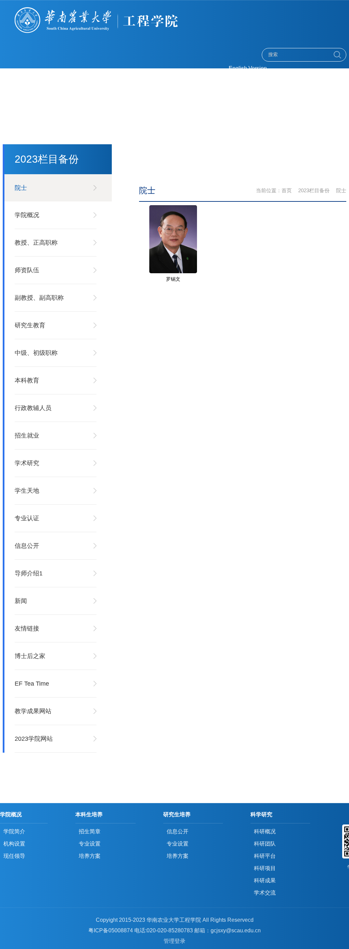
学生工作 (160, 98)
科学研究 (124, 98)
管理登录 (174, 941)
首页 (287, 190)
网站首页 (124, 85)
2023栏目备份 (314, 190)
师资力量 (196, 85)
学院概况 (160, 85)
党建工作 (232, 85)
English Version (248, 68)
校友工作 (196, 98)
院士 (341, 190)
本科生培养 (271, 85)
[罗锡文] (173, 207)
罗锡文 (173, 279)
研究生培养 (314, 85)
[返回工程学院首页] (119, 9)
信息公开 (232, 98)
